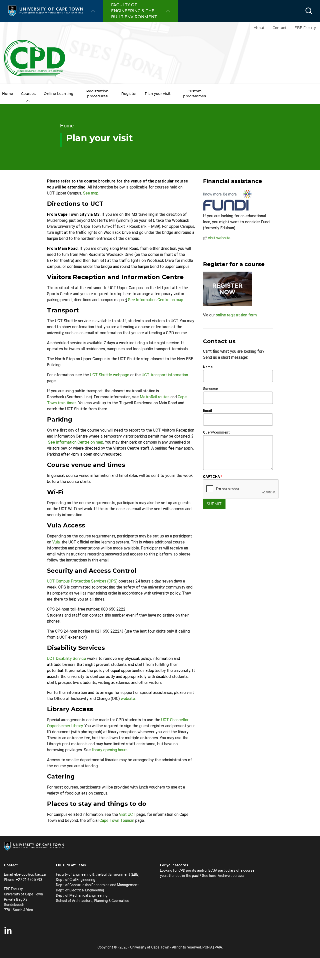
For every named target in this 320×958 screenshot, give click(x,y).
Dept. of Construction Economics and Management (97, 885)
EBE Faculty (305, 28)
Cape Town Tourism (117, 820)
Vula (56, 542)
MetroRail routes (155, 397)
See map (90, 193)
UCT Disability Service (66, 658)
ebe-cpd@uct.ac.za (30, 874)
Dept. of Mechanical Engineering (82, 895)
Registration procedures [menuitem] (97, 93)
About (259, 28)
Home (67, 126)
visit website (218, 238)
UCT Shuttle (101, 374)
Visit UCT (127, 814)
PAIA (218, 947)
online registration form (236, 315)
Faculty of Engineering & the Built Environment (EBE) (98, 874)
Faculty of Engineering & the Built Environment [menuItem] (134, 11)
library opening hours (110, 749)
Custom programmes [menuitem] (194, 93)
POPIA (207, 947)
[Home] (45, 10)
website (128, 698)
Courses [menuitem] (28, 93)
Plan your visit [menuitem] (157, 93)
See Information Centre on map (155, 299)
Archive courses (231, 876)
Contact (279, 28)
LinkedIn (8, 931)
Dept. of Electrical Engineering (80, 890)
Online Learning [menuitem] (58, 93)
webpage (121, 374)
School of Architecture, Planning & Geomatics (92, 901)
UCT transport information (165, 374)
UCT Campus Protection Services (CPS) (82, 581)
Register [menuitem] (129, 93)
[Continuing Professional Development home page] (35, 59)
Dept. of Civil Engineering (75, 880)
